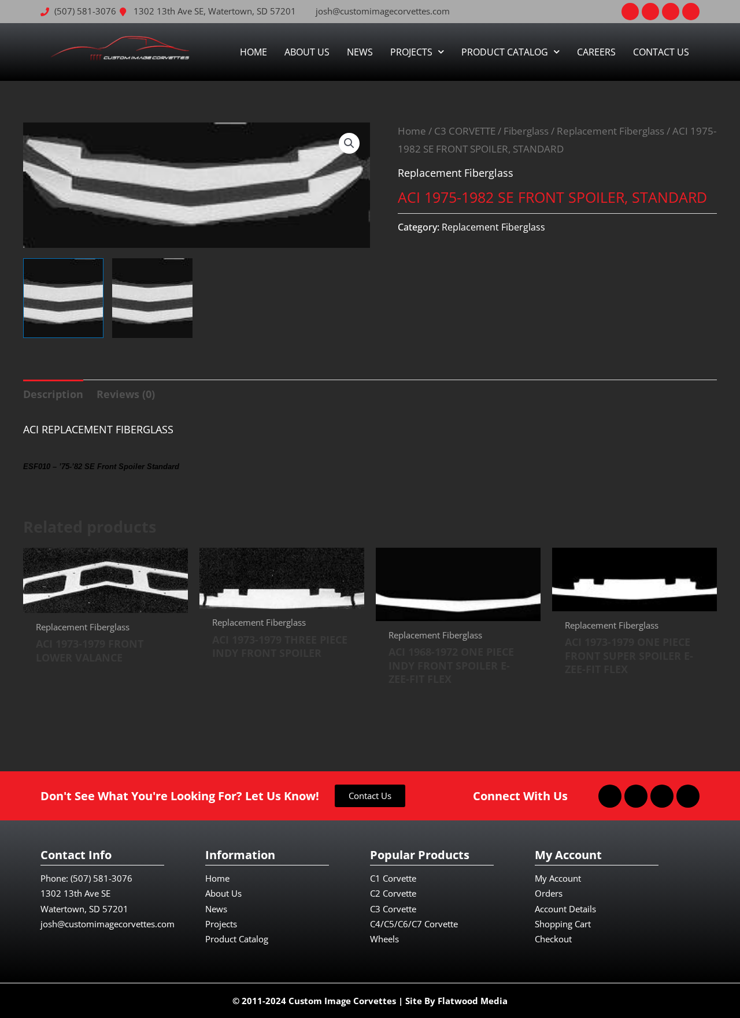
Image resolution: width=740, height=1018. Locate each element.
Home (253, 52)
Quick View (105, 601)
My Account (558, 878)
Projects (411, 52)
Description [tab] (53, 394)
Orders (549, 893)
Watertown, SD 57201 (84, 909)
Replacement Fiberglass (610, 131)
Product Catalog (504, 52)
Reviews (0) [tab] (126, 394)
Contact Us (661, 52)
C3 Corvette (393, 909)
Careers (596, 52)
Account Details (565, 909)
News (360, 52)
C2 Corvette (393, 893)
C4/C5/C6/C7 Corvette (414, 924)
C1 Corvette (393, 878)
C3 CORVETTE (464, 131)
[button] (349, 143)
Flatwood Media (473, 1000)
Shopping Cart (563, 924)
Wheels (384, 939)
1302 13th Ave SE (75, 893)
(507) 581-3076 (101, 878)
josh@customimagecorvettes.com (107, 924)
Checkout (553, 939)
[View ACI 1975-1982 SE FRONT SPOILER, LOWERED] (63, 298)
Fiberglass (526, 131)
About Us (307, 52)
